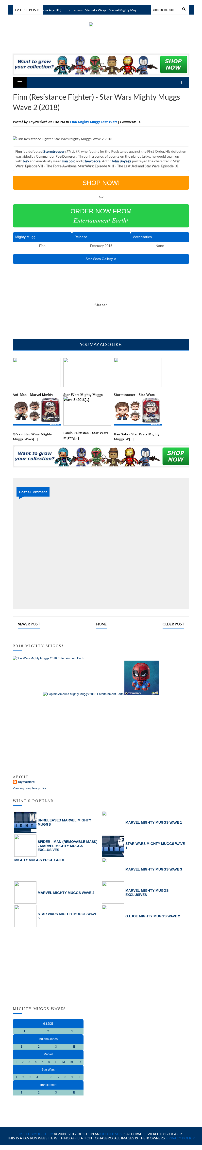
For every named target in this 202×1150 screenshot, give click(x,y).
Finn (74, 121)
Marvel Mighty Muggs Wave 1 (153, 822)
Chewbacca (92, 161)
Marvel (48, 1054)
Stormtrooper (54, 151)
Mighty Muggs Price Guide (39, 860)
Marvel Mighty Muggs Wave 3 (153, 869)
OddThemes (111, 1134)
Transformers (48, 1085)
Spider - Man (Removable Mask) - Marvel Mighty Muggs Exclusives (68, 846)
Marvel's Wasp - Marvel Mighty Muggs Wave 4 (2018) (118, 10)
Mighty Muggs (89, 121)
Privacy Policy (180, 1138)
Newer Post (29, 624)
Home (101, 624)
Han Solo (68, 161)
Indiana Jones (48, 1039)
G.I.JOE (48, 1023)
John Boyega (121, 161)
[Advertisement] (102, 286)
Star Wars (109, 121)
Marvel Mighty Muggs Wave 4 (66, 893)
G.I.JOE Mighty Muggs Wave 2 (152, 916)
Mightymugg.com (36, 1134)
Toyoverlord (26, 782)
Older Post (173, 624)
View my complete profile (29, 788)
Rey (26, 161)
